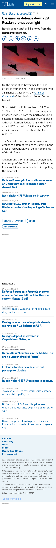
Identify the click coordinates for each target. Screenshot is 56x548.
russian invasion (14, 221)
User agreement (9, 454)
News (12, 13)
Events (5, 444)
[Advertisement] (28, 257)
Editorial (6, 447)
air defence (11, 226)
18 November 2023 (24, 13)
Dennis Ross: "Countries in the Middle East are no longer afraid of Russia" (28, 354)
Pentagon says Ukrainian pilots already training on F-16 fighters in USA (26, 323)
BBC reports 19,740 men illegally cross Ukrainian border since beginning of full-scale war (28, 207)
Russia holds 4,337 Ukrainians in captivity (25, 195)
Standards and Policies (12, 450)
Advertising (7, 441)
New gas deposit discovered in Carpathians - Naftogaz (20, 337)
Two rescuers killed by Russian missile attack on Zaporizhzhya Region (26, 392)
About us (6, 438)
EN (46, 4)
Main (4, 13)
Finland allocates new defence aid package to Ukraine (22, 368)
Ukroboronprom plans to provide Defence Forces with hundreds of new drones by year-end (27, 424)
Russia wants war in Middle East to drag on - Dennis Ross (26, 310)
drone (32, 221)
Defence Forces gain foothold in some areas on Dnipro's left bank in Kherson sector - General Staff (27, 183)
